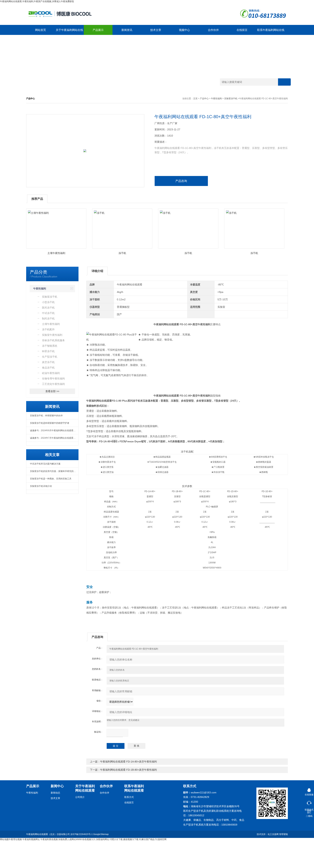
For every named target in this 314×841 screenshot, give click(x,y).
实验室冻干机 (230, 98)
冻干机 (122, 253)
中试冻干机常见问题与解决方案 (45, 463)
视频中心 (184, 29)
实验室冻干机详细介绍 (41, 486)
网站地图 (4, 839)
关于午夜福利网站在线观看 (69, 31)
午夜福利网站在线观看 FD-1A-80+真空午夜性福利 (128, 761)
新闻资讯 (126, 29)
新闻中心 (57, 786)
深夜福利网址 (102, 839)
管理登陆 (283, 834)
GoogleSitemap (101, 834)
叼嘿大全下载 (116, 839)
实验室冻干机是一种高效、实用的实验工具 (50, 478)
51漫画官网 (160, 839)
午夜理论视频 (15, 839)
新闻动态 (55, 792)
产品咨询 (181, 181)
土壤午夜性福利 (56, 253)
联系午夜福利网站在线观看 (270, 31)
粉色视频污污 (88, 839)
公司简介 (80, 797)
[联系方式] (309, 802)
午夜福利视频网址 (31, 839)
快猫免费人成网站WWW (70, 839)
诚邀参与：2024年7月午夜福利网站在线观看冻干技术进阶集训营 (54, 438)
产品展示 (98, 29)
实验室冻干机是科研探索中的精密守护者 (49, 423)
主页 (195, 98)
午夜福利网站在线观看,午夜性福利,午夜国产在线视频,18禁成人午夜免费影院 (37, 1)
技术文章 (155, 29)
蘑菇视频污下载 (130, 839)
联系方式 (129, 797)
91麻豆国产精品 (147, 839)
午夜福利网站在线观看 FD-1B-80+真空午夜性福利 (128, 769)
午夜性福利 (216, 98)
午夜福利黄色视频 (49, 839)
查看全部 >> (52, 391)
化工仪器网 (273, 834)
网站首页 (40, 29)
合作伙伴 (213, 29)
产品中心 (204, 98)
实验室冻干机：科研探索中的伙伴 (46, 415)
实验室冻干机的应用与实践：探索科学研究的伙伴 (54, 471)
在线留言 (242, 29)
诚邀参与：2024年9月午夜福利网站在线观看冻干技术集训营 (54, 430)
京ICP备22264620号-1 (81, 834)
